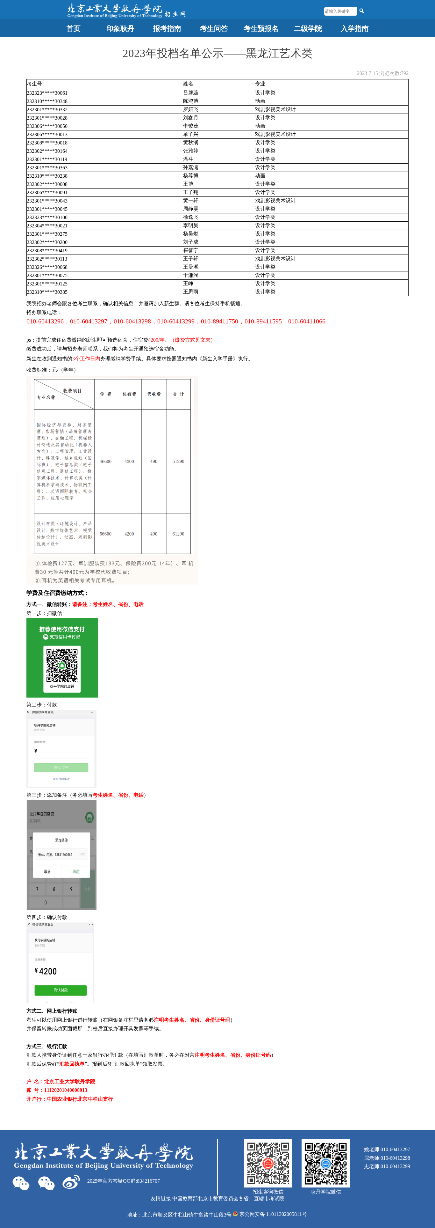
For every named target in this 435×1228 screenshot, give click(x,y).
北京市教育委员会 (218, 1198)
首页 (74, 29)
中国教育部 (185, 1198)
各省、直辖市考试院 (261, 1198)
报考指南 (167, 29)
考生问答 (214, 29)
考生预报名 (261, 29)
